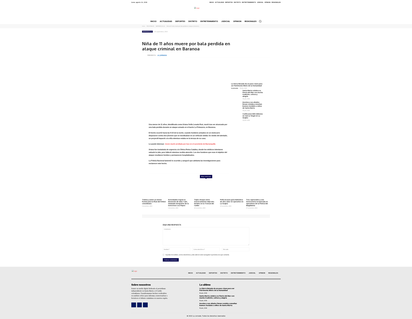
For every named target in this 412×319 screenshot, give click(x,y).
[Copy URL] (268, 35)
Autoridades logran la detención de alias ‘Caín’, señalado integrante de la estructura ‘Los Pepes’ (178, 202)
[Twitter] (253, 35)
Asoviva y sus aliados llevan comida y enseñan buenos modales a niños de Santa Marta (252, 105)
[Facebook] (248, 35)
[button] (260, 21)
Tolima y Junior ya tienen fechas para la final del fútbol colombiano (154, 202)
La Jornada (234, 88)
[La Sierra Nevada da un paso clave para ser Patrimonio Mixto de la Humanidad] (247, 73)
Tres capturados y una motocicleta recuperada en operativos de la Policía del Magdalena (257, 202)
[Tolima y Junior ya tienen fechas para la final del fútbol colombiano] (154, 189)
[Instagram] (139, 304)
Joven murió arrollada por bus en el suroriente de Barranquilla (190, 144)
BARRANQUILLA (160, 26)
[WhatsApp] (258, 35)
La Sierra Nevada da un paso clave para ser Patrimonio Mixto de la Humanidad (246, 85)
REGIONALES (150, 26)
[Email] (263, 35)
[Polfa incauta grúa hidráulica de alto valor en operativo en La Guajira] (232, 189)
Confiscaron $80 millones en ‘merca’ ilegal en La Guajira (252, 116)
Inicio (143, 26)
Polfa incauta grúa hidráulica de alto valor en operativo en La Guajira (231, 202)
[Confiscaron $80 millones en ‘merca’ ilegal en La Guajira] (236, 117)
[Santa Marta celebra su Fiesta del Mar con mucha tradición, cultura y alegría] (236, 93)
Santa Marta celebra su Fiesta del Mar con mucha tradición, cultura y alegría (252, 93)
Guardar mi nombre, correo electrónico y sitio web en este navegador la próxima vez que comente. (197, 255)
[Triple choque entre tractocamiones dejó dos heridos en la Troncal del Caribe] (206, 189)
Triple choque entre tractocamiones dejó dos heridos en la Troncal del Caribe (204, 202)
